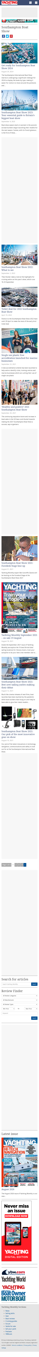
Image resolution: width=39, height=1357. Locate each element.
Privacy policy (27, 1345)
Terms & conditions (17, 1345)
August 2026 (8, 1189)
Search (34, 984)
